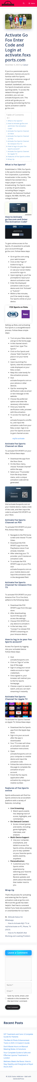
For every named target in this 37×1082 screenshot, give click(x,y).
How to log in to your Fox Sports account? (17, 147)
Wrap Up (11, 159)
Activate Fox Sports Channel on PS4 (18, 137)
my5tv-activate (18, 438)
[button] (24, 3)
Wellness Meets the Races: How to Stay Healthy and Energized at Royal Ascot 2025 (18, 1064)
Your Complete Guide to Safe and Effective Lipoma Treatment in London (17, 1055)
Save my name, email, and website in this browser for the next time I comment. (18, 998)
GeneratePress (18, 1079)
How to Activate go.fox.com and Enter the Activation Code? (18, 126)
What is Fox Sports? (15, 121)
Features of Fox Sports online (19, 156)
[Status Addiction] (8, 3)
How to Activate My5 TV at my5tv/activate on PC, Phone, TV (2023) (18, 926)
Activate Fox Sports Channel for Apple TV (18, 152)
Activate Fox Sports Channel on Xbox (18, 132)
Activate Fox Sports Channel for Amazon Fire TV (18, 142)
